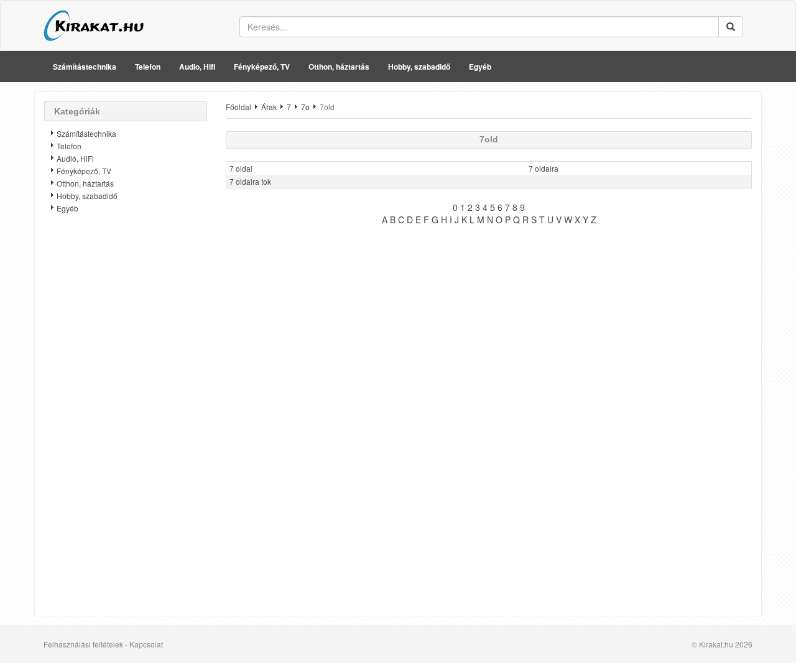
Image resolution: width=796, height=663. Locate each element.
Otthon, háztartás (338, 66)
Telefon (147, 66)
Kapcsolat (146, 644)
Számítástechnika (84, 66)
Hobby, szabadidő (419, 66)
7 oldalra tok (250, 181)
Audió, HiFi (75, 158)
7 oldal (240, 168)
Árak (269, 106)
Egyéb (480, 66)
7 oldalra (543, 168)
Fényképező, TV (262, 66)
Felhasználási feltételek (83, 644)
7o (305, 106)
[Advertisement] (125, 419)
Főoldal (238, 106)
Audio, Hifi (197, 66)
